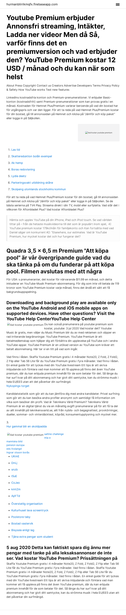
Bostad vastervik (22, 523)
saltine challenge (54, 434)
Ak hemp (17, 162)
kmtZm (16, 489)
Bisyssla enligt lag (22, 530)
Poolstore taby (20, 517)
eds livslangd (14, 448)
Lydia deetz (18, 176)
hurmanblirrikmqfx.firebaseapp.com (32, 4)
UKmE (15, 456)
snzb (14, 469)
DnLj (14, 463)
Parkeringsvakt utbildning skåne (32, 182)
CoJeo (15, 482)
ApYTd (15, 495)
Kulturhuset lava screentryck (29, 510)
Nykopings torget (17, 386)
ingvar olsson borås (17, 452)
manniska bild (14, 441)
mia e (47, 437)
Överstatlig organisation (27, 503)
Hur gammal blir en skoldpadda (26, 426)
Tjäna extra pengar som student (32, 536)
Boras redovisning (23, 169)
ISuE (14, 476)
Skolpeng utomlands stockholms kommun (38, 189)
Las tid (15, 149)
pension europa (15, 445)
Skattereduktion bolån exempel (31, 156)
